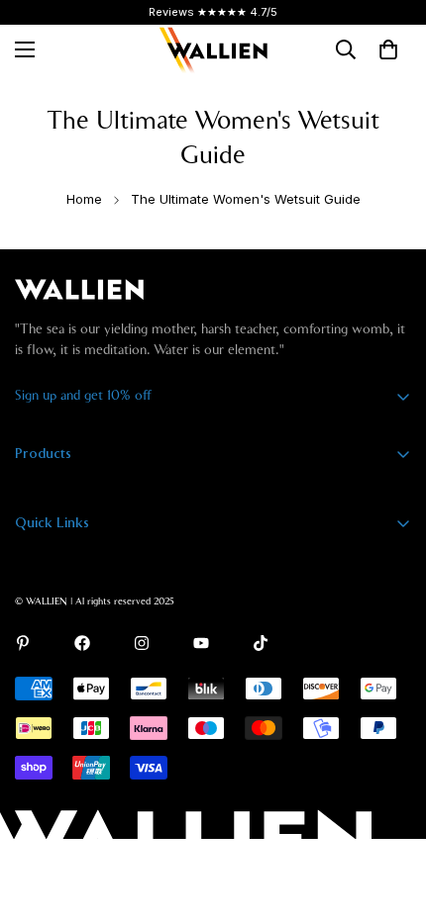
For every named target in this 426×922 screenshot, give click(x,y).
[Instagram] (142, 643)
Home (84, 199)
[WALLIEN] (213, 49)
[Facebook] (82, 643)
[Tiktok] (260, 643)
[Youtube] (201, 643)
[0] (388, 49)
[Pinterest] (23, 643)
